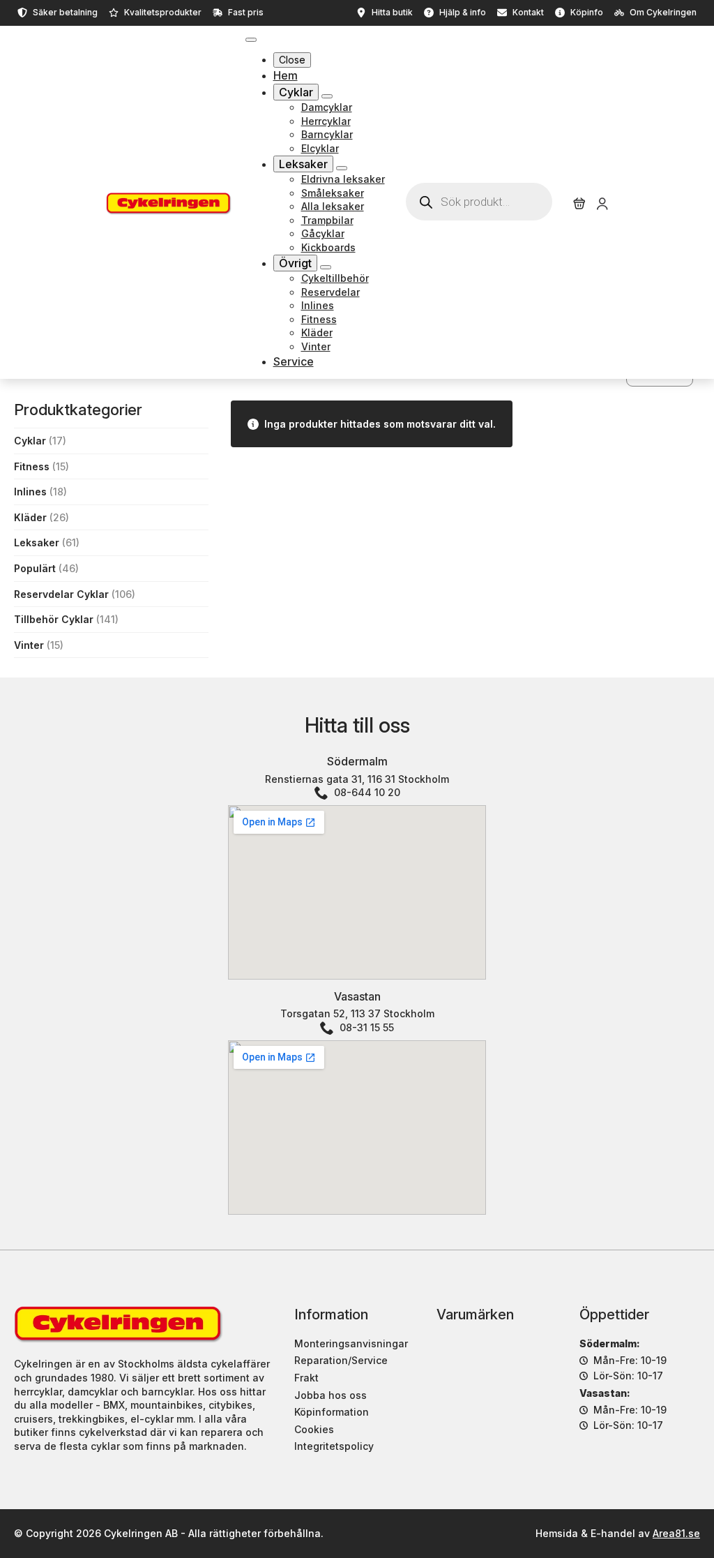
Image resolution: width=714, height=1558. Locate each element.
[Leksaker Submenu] (341, 168)
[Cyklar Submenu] (327, 96)
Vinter (29, 645)
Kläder (30, 517)
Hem (285, 75)
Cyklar (296, 92)
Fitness (32, 466)
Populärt (35, 568)
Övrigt (295, 263)
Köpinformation (331, 1412)
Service (293, 361)
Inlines (30, 491)
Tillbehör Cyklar (53, 619)
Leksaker (303, 164)
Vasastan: (604, 1393)
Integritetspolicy (334, 1446)
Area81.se (676, 1533)
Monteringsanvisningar (351, 1343)
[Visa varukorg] (579, 203)
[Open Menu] (251, 40)
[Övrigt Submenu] (325, 267)
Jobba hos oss (330, 1395)
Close (292, 60)
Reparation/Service (341, 1360)
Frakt (306, 1378)
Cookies (314, 1429)
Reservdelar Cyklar (61, 594)
